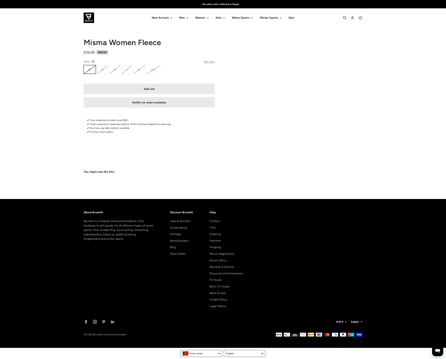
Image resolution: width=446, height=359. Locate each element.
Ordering (215, 234)
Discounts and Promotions (226, 273)
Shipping (215, 247)
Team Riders (178, 253)
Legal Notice (218, 306)
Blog (173, 247)
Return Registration (222, 253)
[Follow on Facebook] (86, 321)
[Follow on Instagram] (95, 321)
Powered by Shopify (114, 334)
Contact (215, 221)
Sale (291, 17)
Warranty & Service (222, 266)
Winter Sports (269, 17)
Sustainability (178, 227)
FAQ (212, 227)
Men (182, 17)
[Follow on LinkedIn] (112, 321)
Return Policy (218, 260)
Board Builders (179, 240)
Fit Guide (215, 280)
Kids (218, 17)
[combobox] (201, 353)
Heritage (175, 234)
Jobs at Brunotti (180, 221)
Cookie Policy (218, 299)
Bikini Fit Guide (219, 286)
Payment (215, 240)
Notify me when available (149, 102)
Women (200, 17)
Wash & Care (218, 293)
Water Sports (240, 17)
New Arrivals (160, 17)
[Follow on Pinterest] (103, 321)
